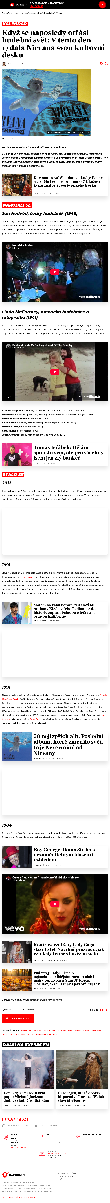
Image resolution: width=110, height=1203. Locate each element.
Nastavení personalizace (12, 1197)
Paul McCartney (18, 1034)
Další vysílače (18, 1147)
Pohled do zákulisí (18, 1126)
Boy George (26, 1030)
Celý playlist (36, 6)
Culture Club (49, 1030)
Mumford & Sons (82, 1030)
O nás (60, 1179)
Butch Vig (37, 1030)
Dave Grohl (35, 719)
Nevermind (96, 1030)
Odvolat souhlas (29, 1197)
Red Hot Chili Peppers (37, 1034)
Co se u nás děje (48, 1126)
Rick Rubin (27, 577)
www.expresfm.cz (57, 1154)
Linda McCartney (64, 1030)
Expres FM (88, 1137)
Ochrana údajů (65, 1176)
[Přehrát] (102, 5)
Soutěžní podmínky (67, 1173)
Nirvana (5, 1034)
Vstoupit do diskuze (20, 1018)
